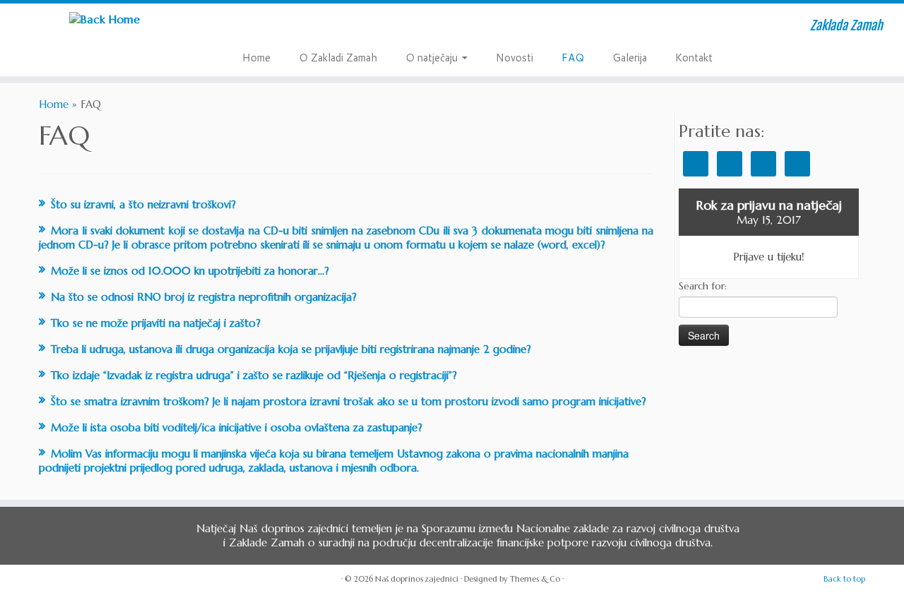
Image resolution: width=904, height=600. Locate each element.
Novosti (514, 57)
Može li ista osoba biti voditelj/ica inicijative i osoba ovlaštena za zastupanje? (236, 427)
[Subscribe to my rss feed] (256, 27)
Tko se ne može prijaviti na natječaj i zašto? (156, 323)
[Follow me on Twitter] (276, 27)
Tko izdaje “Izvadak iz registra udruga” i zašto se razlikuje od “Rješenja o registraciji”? (254, 375)
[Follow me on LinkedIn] (338, 27)
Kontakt (694, 57)
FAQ (572, 57)
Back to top (844, 579)
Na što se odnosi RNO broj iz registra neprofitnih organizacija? (204, 297)
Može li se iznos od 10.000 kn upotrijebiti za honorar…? (190, 270)
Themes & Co (535, 579)
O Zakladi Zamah (338, 57)
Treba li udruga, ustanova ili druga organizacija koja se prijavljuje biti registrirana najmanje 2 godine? (291, 349)
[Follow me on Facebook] (297, 27)
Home (256, 57)
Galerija (629, 57)
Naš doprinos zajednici (416, 579)
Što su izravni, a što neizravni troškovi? (143, 204)
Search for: (703, 286)
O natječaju (432, 57)
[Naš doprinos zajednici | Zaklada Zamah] (104, 18)
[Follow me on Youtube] (317, 27)
